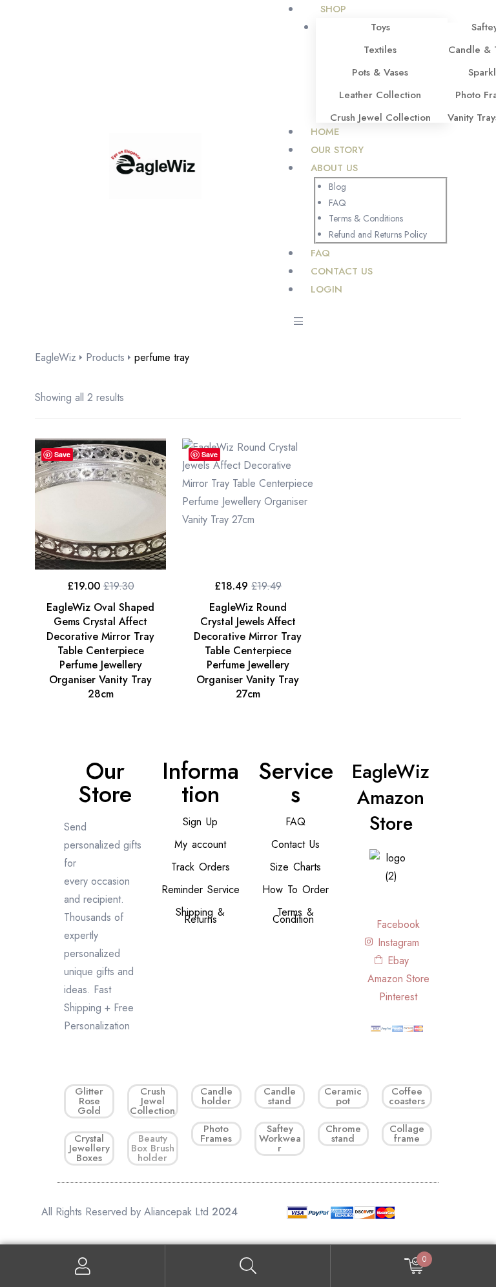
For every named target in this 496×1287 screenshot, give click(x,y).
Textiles (380, 50)
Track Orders (200, 867)
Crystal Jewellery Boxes (89, 1148)
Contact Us (295, 844)
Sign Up (200, 821)
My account (200, 844)
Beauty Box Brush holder (152, 1148)
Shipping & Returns (200, 916)
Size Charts (295, 867)
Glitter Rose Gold (89, 1101)
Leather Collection (380, 95)
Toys (380, 27)
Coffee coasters (407, 1096)
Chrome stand (343, 1134)
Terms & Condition (293, 916)
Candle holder (216, 1096)
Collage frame (406, 1134)
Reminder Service (200, 889)
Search (248, 1266)
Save (62, 454)
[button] (298, 322)
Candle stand (280, 1096)
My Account (82, 1266)
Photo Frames (216, 1134)
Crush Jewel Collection (380, 117)
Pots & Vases (380, 72)
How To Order (295, 889)
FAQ (295, 821)
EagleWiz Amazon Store (390, 797)
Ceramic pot (343, 1096)
